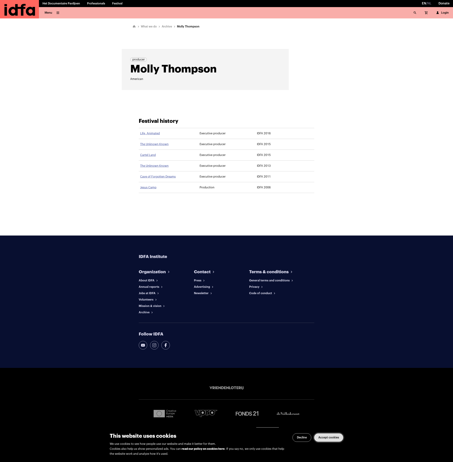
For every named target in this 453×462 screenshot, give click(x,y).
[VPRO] (206, 413)
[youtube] (143, 345)
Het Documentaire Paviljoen (61, 3)
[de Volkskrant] (288, 413)
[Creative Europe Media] (165, 413)
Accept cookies (328, 437)
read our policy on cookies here (203, 448)
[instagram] (154, 345)
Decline (302, 437)
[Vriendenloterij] (226, 388)
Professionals (96, 3)
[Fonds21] (247, 413)
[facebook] (165, 345)
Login (445, 12)
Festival (117, 3)
